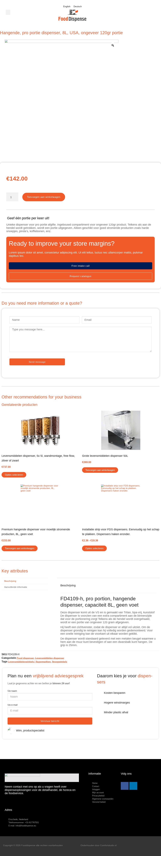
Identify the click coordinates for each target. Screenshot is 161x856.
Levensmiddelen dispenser (49, 658)
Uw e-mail (12, 705)
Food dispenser (25, 658)
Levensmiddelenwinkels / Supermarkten (29, 661)
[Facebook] (125, 786)
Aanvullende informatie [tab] (15, 587)
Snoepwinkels (59, 661)
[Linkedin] (133, 786)
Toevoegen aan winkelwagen (43, 197)
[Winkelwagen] (145, 12)
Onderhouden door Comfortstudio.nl (98, 845)
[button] (8, 12)
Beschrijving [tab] (10, 581)
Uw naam (12, 691)
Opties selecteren (14, 474)
